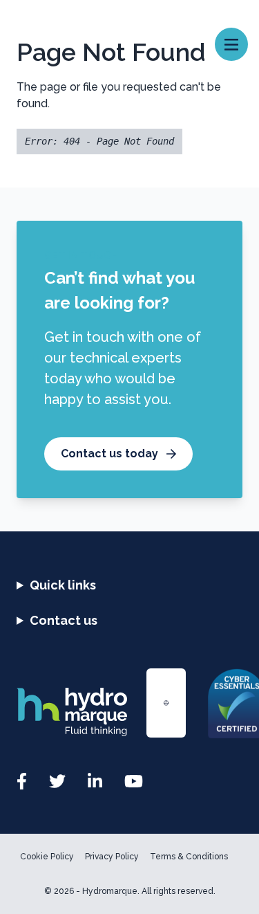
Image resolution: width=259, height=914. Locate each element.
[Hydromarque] (73, 712)
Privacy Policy (112, 856)
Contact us (63, 620)
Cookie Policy (47, 856)
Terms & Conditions (189, 856)
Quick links (63, 585)
